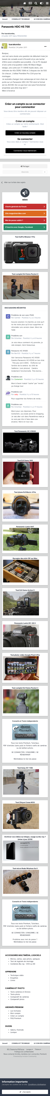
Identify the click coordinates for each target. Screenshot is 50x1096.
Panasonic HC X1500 (19, 351)
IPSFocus (20, 1049)
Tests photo (15, 994)
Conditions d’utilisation (37, 1084)
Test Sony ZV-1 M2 (25, 768)
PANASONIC (22, 36)
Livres (12, 980)
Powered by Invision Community (25, 1056)
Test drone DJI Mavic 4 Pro (25, 492)
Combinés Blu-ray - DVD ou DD (22, 964)
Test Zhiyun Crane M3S (25, 802)
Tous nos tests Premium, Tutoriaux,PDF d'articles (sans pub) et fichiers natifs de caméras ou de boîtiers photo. (25, 745)
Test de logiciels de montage (21, 961)
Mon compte (15, 1013)
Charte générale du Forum (16, 207)
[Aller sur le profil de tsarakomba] (4, 45)
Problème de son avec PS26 (22, 315)
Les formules (15, 1011)
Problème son (16, 336)
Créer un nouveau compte (25, 133)
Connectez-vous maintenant (25, 151)
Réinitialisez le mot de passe (25, 759)
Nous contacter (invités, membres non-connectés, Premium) (25, 1054)
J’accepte (26, 1092)
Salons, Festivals (17, 1030)
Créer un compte (17, 1016)
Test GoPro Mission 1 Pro (25, 237)
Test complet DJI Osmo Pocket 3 (25, 688)
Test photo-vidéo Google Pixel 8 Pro (25, 655)
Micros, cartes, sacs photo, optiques (25, 959)
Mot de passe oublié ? (14, 220)
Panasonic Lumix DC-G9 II (25, 623)
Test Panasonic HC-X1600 (25, 431)
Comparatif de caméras (19, 997)
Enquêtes (14, 978)
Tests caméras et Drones (20, 992)
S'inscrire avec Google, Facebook (19, 227)
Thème (37, 1049)
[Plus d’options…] (45, 46)
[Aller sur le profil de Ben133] (8, 352)
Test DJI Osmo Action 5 (25, 590)
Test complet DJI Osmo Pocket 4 (25, 274)
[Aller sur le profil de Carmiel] (8, 316)
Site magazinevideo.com (15, 213)
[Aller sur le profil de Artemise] (8, 337)
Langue (29, 1049)
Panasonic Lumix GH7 (25, 527)
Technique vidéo (17, 975)
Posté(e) (18, 47)
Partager (25, 166)
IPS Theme (11, 1049)
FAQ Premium (15, 1018)
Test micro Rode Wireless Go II (25, 868)
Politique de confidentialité (24, 1052)
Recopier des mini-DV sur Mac (25, 558)
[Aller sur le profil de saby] (8, 393)
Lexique (13, 1032)
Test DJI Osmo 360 (25, 460)
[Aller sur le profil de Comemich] (8, 378)
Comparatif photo (17, 999)
